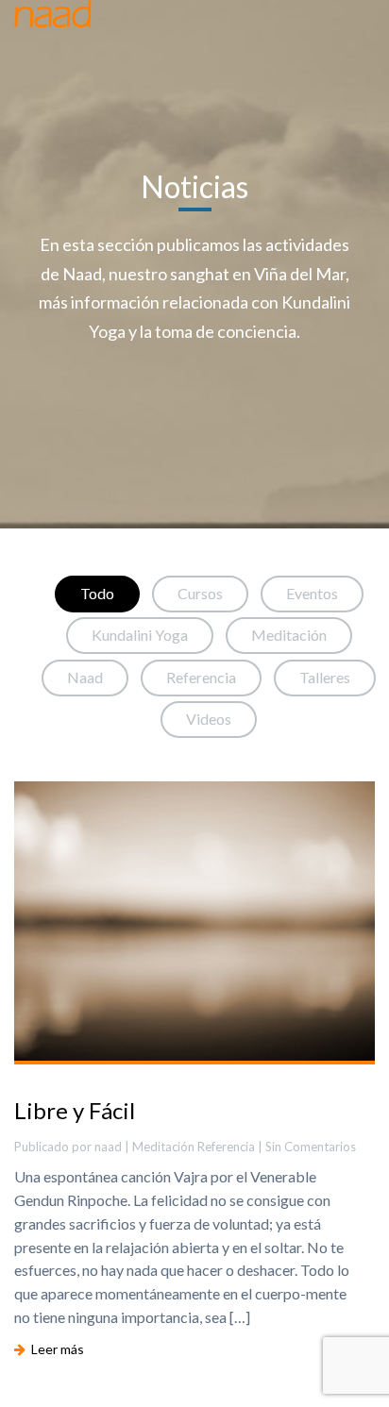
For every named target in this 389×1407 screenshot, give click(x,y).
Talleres (324, 677)
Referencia (201, 677)
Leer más (54, 1349)
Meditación (289, 635)
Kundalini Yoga (140, 635)
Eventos (312, 593)
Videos (208, 719)
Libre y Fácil (74, 1110)
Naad (85, 677)
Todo (97, 593)
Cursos (200, 593)
